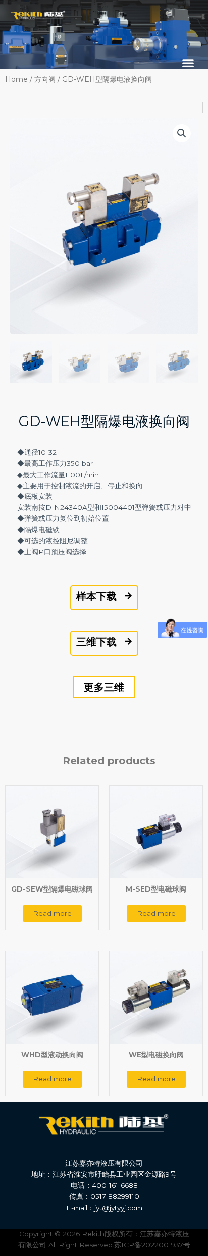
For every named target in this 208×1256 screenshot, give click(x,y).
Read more (52, 913)
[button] (188, 63)
